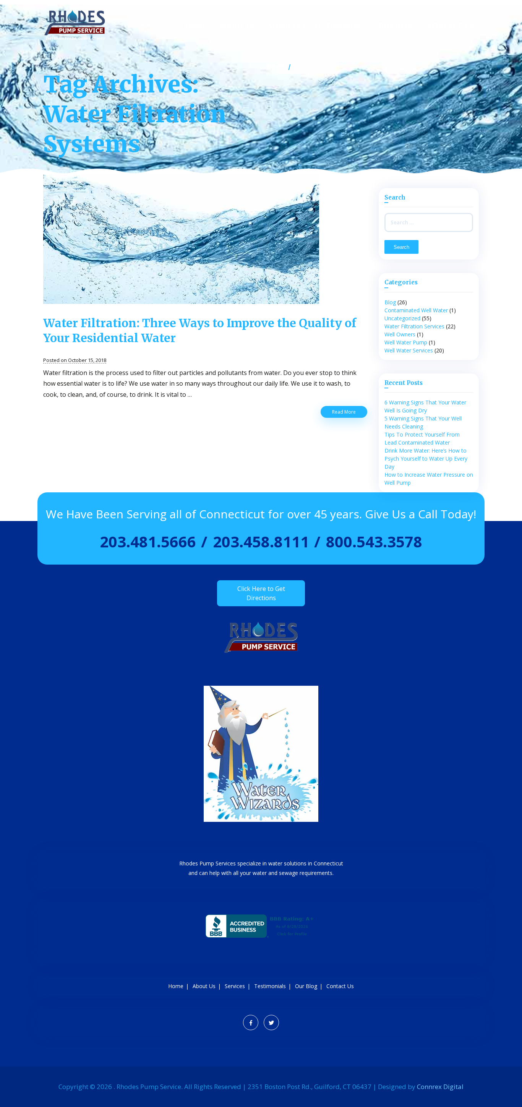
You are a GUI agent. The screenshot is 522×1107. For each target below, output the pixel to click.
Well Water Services (408, 350)
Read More (349, 413)
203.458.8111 (261, 541)
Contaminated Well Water (416, 310)
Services (284, 25)
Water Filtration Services (414, 326)
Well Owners (399, 334)
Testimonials (339, 25)
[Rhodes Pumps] (74, 39)
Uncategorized (402, 318)
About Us (237, 25)
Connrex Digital (440, 1086)
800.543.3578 (374, 541)
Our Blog (396, 25)
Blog (390, 302)
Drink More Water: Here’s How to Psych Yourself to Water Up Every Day (425, 458)
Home (195, 25)
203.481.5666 (148, 541)
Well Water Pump (405, 342)
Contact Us (450, 25)
